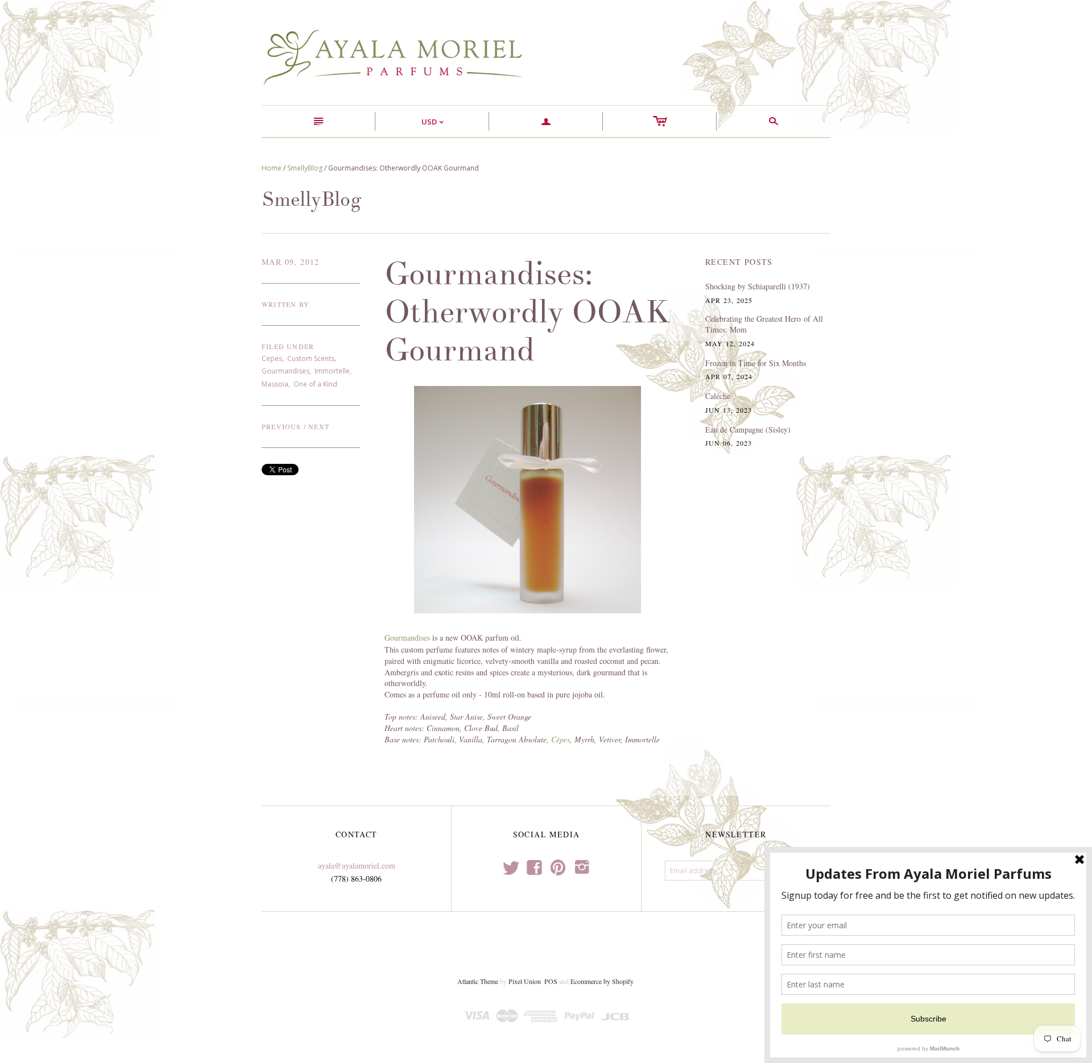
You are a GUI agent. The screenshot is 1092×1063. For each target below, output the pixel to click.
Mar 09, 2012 (291, 261)
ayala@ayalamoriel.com (356, 865)
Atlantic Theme (477, 981)
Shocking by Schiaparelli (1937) (757, 286)
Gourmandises (285, 371)
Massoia (275, 384)
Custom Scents (310, 358)
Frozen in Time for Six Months (755, 363)
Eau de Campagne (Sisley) (748, 429)
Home (272, 168)
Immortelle (332, 371)
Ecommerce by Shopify (601, 981)
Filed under (288, 346)
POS (550, 981)
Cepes (272, 358)
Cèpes (560, 739)
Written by (285, 304)
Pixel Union (524, 981)
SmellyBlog (304, 168)
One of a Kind (315, 384)
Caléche (717, 396)
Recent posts (739, 261)
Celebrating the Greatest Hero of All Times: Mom (764, 324)
